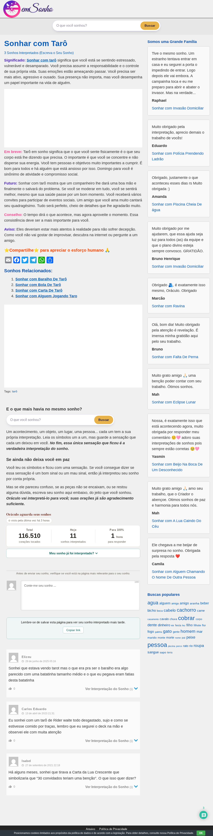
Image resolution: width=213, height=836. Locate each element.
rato (185, 646)
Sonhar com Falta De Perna (175, 357)
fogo (150, 631)
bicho (151, 611)
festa (178, 625)
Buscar (150, 25)
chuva (173, 619)
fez (183, 625)
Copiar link (73, 630)
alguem (164, 603)
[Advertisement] (73, 118)
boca (160, 610)
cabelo (170, 610)
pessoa (157, 644)
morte (170, 637)
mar (200, 632)
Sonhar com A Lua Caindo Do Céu (176, 523)
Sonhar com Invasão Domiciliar (178, 108)
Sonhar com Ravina (168, 306)
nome (178, 637)
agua (152, 602)
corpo (199, 619)
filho (189, 625)
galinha (158, 632)
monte (161, 637)
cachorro (186, 610)
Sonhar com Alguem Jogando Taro (46, 296)
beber (204, 603)
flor (204, 625)
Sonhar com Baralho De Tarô (41, 279)
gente (176, 631)
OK (201, 833)
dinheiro (164, 625)
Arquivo (90, 829)
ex (172, 625)
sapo (163, 652)
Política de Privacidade (113, 829)
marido (152, 637)
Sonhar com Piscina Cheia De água (177, 207)
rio (191, 646)
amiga (175, 603)
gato (167, 631)
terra (169, 652)
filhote (197, 625)
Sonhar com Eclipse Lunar (174, 402)
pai (183, 637)
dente (152, 625)
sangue (153, 652)
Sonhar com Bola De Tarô (38, 285)
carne (201, 610)
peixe (190, 637)
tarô (14, 391)
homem (188, 631)
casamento (153, 619)
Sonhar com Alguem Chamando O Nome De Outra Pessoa (178, 574)
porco (179, 646)
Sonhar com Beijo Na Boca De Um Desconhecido (177, 467)
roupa (199, 645)
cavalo (164, 619)
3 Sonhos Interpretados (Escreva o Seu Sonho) (39, 53)
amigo (184, 603)
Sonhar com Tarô (35, 43)
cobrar (186, 618)
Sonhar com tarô (41, 60)
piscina (171, 646)
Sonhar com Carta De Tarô (38, 290)
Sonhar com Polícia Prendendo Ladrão (178, 156)
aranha (194, 603)
